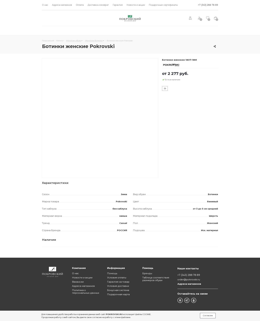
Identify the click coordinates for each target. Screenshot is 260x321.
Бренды (147, 273)
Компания (79, 268)
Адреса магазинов (83, 286)
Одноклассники (193, 300)
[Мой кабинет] (190, 18)
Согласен (208, 315)
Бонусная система (118, 290)
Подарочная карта (118, 294)
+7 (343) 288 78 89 (208, 5)
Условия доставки (118, 286)
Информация (116, 268)
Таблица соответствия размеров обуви (155, 279)
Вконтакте (180, 300)
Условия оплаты (116, 277)
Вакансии (78, 281)
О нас (75, 273)
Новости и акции (82, 277)
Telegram (186, 300)
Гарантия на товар (118, 281)
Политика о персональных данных (85, 291)
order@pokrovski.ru (188, 279)
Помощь (112, 273)
